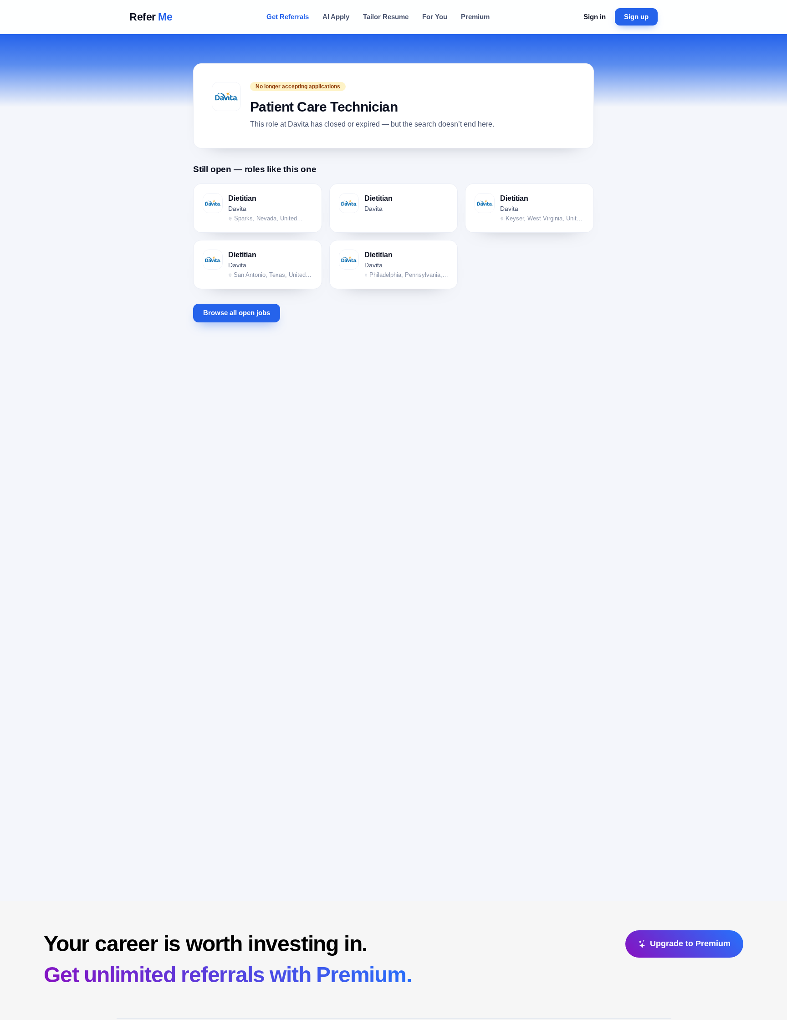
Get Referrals (287, 16)
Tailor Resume (386, 16)
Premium (475, 16)
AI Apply (335, 16)
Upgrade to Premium (690, 943)
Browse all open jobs (236, 312)
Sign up (636, 16)
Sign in (594, 16)
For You (434, 16)
